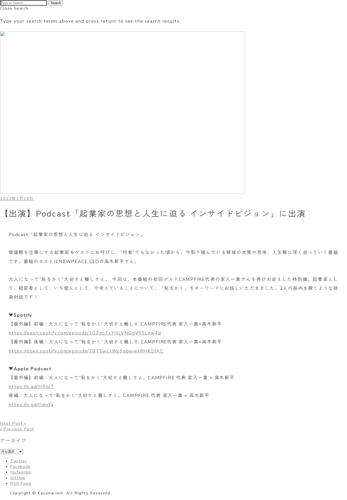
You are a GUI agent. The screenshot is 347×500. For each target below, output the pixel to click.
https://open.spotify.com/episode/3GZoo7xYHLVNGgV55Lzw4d (85, 333)
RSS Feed (20, 483)
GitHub (17, 478)
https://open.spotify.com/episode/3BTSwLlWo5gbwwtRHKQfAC (86, 351)
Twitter (18, 461)
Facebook (20, 466)
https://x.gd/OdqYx (31, 405)
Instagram (20, 472)
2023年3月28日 (17, 199)
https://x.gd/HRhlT (31, 387)
